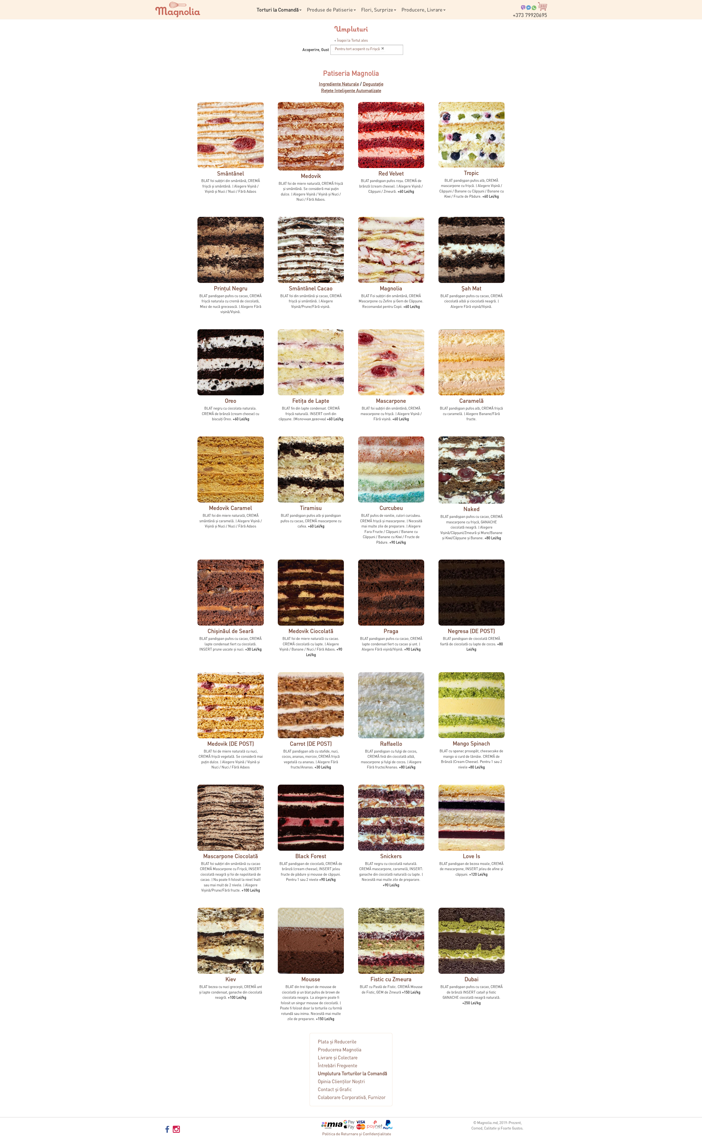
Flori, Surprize (377, 9)
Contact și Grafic (335, 1089)
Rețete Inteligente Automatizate (351, 90)
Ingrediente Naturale (339, 84)
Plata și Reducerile (337, 1041)
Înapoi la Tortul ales (352, 40)
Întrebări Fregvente (337, 1065)
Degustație (373, 84)
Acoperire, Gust (315, 49)
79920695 (530, 15)
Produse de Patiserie (330, 9)
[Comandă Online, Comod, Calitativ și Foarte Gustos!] (177, 9)
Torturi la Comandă (278, 9)
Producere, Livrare (422, 9)
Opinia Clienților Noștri (341, 1081)
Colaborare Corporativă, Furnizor (352, 1097)
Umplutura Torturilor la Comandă (352, 1073)
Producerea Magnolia (339, 1049)
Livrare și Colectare (338, 1057)
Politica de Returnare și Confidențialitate (356, 1133)
